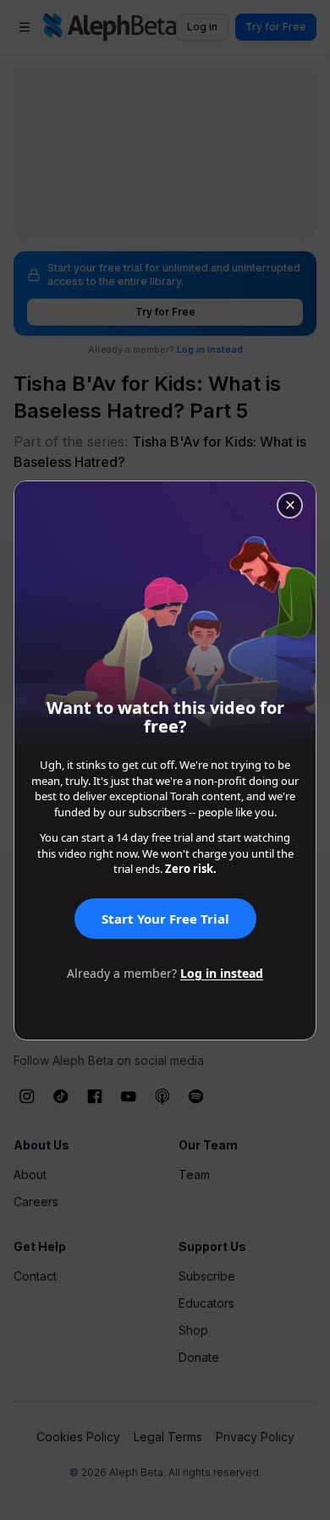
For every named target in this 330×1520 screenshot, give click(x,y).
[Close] (289, 505)
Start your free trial (165, 918)
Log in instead (221, 973)
